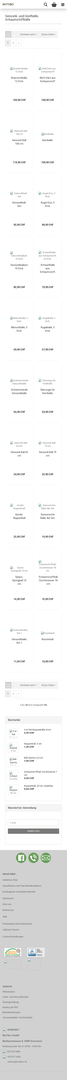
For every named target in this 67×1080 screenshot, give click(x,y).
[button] (8, 34)
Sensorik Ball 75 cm (47, 454)
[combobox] (28, 34)
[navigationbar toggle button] (62, 4)
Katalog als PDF (10, 1007)
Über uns (7, 904)
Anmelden (33, 831)
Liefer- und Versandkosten (16, 997)
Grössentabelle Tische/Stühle (17, 1017)
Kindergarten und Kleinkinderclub (19, 891)
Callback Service (11, 929)
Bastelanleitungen (11, 1012)
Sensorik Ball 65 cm (19, 454)
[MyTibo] (7, 4)
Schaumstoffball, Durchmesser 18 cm (48, 580)
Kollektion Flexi (10, 880)
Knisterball (47, 639)
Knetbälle (47, 140)
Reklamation (9, 991)
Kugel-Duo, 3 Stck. (47, 204)
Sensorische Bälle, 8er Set (47, 516)
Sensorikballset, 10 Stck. (19, 267)
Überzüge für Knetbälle (47, 391)
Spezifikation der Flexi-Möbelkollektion (22, 886)
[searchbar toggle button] (45, 4)
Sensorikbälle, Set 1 (19, 641)
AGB (5, 916)
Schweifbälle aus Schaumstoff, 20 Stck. (47, 269)
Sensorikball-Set (19, 204)
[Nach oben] (57, 1075)
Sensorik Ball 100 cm (19, 142)
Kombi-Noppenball (19, 516)
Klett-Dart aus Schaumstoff (47, 79)
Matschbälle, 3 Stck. (19, 329)
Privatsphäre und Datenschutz (17, 923)
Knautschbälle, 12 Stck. (19, 79)
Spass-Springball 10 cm (19, 580)
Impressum (8, 898)
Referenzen (8, 910)
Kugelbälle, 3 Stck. (47, 329)
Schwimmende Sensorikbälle (19, 391)
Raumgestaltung (11, 1002)
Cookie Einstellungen (13, 936)
